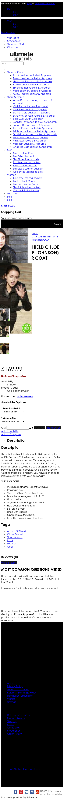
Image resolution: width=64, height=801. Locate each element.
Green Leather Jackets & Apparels (32, 81)
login (29, 3)
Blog (9, 199)
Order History (14, 733)
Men (9, 149)
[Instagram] (32, 792)
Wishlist (11, 698)
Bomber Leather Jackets (26, 162)
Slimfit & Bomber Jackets (26, 187)
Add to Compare (11, 434)
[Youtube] (37, 792)
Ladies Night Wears (24, 181)
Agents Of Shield (16, 531)
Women (11, 174)
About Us (12, 683)
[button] (30, 427)
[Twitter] (10, 792)
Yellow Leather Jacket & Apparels (32, 93)
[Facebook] (15, 792)
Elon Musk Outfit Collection (28, 118)
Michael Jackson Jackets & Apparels (34, 131)
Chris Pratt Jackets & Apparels (30, 109)
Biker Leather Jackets (25, 165)
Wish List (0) (13, 37)
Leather (11, 543)
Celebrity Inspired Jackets (27, 177)
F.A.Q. (10, 724)
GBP (15, 15)
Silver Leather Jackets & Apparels (31, 87)
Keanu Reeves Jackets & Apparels (32, 128)
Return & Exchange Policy (21, 692)
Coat (10, 546)
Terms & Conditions (18, 689)
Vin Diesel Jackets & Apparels (29, 140)
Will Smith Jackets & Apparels (29, 143)
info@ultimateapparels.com (25, 769)
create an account (45, 3)
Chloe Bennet (15, 534)
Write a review (25, 396)
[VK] (26, 792)
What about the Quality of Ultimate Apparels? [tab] (29, 613)
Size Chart (12, 193)
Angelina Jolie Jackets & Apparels (32, 146)
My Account (8, 32)
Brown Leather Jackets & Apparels (32, 78)
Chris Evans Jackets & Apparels (30, 106)
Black (10, 540)
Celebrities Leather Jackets (28, 171)
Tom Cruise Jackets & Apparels (30, 137)
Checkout (12, 47)
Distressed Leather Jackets (28, 168)
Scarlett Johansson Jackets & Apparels (35, 134)
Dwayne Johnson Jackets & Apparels (34, 115)
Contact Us (13, 727)
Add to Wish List (9, 431)
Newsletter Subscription (20, 695)
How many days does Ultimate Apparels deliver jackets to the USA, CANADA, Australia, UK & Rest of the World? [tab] (30, 579)
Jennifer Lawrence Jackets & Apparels (35, 121)
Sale (9, 196)
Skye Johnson (14, 537)
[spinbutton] (18, 428)
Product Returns (16, 718)
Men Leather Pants (23, 153)
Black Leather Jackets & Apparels (32, 75)
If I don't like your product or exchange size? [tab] (27, 616)
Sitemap (12, 701)
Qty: (3, 427)
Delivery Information (18, 715)
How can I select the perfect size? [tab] (20, 611)
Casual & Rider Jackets (26, 190)
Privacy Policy (15, 686)
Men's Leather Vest (23, 156)
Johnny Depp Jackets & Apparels (32, 125)
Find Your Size (53, 427)
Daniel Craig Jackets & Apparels (31, 112)
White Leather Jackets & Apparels (32, 90)
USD (9, 8)
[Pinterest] (21, 792)
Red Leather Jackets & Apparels (31, 84)
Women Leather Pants (25, 184)
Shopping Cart (15, 44)
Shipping (12, 721)
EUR (15, 11)
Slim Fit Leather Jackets (26, 159)
